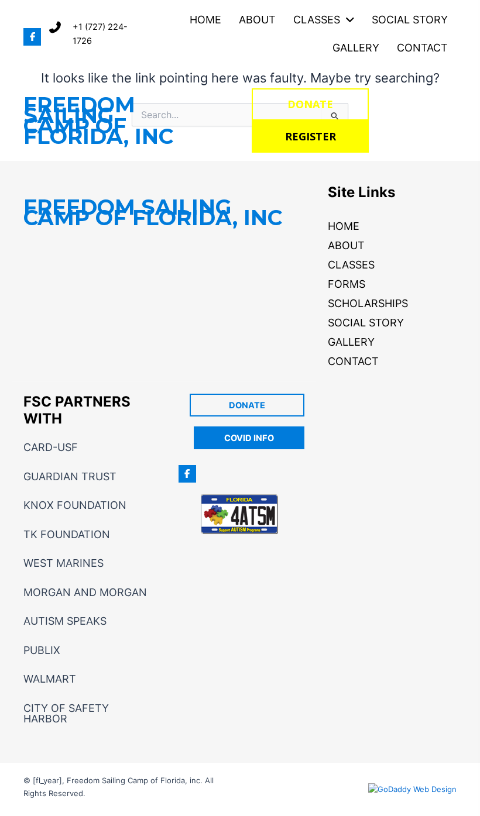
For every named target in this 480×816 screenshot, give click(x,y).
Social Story (366, 322)
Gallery (351, 342)
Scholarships (368, 303)
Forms (346, 284)
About (346, 245)
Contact (353, 361)
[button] (32, 37)
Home (343, 226)
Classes (351, 265)
